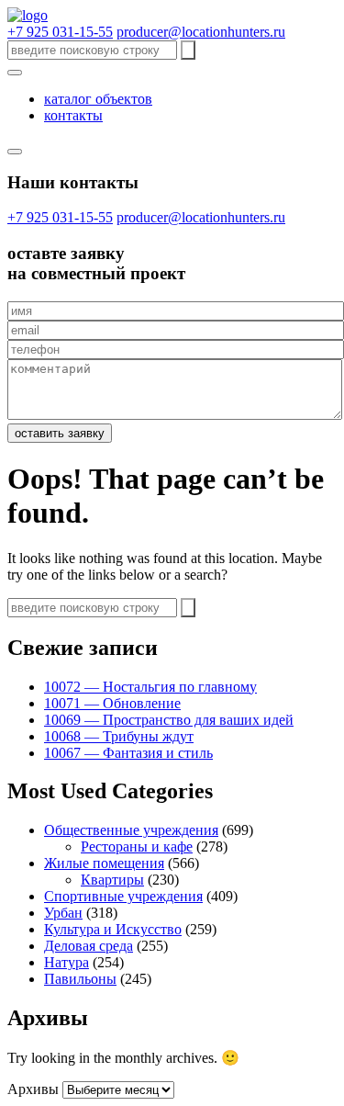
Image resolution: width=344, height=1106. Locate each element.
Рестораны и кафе (137, 846)
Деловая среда (88, 946)
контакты (73, 115)
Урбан (63, 912)
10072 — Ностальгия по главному (150, 686)
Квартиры (112, 879)
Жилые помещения (104, 863)
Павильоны (80, 979)
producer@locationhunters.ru (201, 32)
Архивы (33, 1089)
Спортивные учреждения (123, 896)
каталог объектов (98, 99)
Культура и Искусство (113, 929)
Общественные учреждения (131, 830)
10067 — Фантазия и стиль (128, 753)
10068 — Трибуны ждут (119, 736)
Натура (66, 962)
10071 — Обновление (112, 703)
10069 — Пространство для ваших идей (169, 720)
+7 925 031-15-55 (60, 32)
